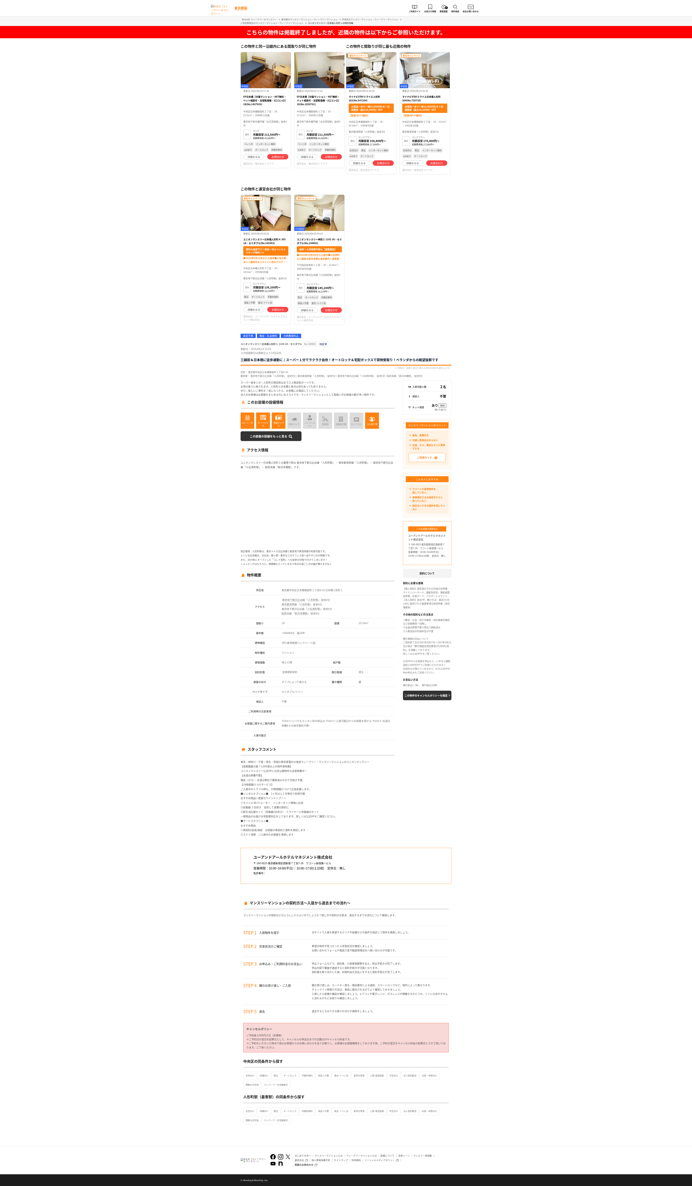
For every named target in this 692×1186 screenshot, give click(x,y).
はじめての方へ (303, 1155)
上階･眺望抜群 (377, 1075)
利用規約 (356, 1160)
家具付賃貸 (359, 1075)
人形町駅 (313, 600)
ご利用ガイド (424, 457)
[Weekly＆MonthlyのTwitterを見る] (287, 1156)
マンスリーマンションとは (329, 1155)
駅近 (276, 1075)
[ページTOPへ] (448, 1180)
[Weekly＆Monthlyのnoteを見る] (280, 1163)
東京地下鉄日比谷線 (293, 600)
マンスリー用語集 (422, 1155)
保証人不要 (323, 1075)
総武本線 (287, 613)
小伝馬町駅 (313, 609)
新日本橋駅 (301, 613)
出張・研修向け (429, 1075)
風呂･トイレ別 (341, 1075)
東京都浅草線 (289, 604)
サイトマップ (341, 1160)
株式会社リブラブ (264, 163)
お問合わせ (278, 157)
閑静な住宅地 (252, 1084)
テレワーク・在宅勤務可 (276, 1084)
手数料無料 (307, 1075)
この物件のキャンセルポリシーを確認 (426, 695)
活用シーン (404, 1155)
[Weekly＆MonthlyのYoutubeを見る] (273, 1163)
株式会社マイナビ (369, 170)
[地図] (323, 344)
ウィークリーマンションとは (361, 1155)
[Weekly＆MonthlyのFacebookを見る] (273, 1156)
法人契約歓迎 (409, 1075)
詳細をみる (254, 157)
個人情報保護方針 (321, 1160)
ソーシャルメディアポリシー (380, 1160)
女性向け (250, 1075)
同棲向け (264, 1075)
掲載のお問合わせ (304, 1164)
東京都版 (240, 8)
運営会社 (299, 1160)
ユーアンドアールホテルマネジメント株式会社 (265, 318)
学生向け (393, 1075)
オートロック (289, 1075)
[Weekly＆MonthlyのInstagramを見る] (280, 1156)
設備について (387, 1155)
